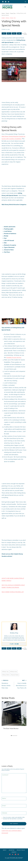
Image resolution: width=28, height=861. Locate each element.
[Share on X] (14, 33)
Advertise (11, 850)
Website (4, 813)
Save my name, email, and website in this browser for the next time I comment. (14, 818)
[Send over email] (19, 33)
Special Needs (15, 674)
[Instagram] (5, 1)
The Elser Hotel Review (10, 728)
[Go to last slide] (3, 718)
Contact (14, 852)
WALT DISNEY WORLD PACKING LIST (13, 592)
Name (4, 798)
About (4, 850)
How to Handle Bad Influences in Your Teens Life (21, 684)
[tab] (11, 735)
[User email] (17, 644)
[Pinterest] (8, 1)
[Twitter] (12, 644)
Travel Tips (12, 13)
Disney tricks (13, 671)
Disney (3, 18)
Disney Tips (5, 671)
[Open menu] (25, 7)
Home (3, 13)
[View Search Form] (25, 2)
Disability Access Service (13, 357)
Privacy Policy (21, 850)
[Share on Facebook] (4, 33)
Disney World (5, 674)
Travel (7, 13)
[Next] (25, 718)
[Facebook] (3, 1)
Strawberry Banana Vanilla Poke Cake (6, 684)
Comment (5, 775)
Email (4, 805)
